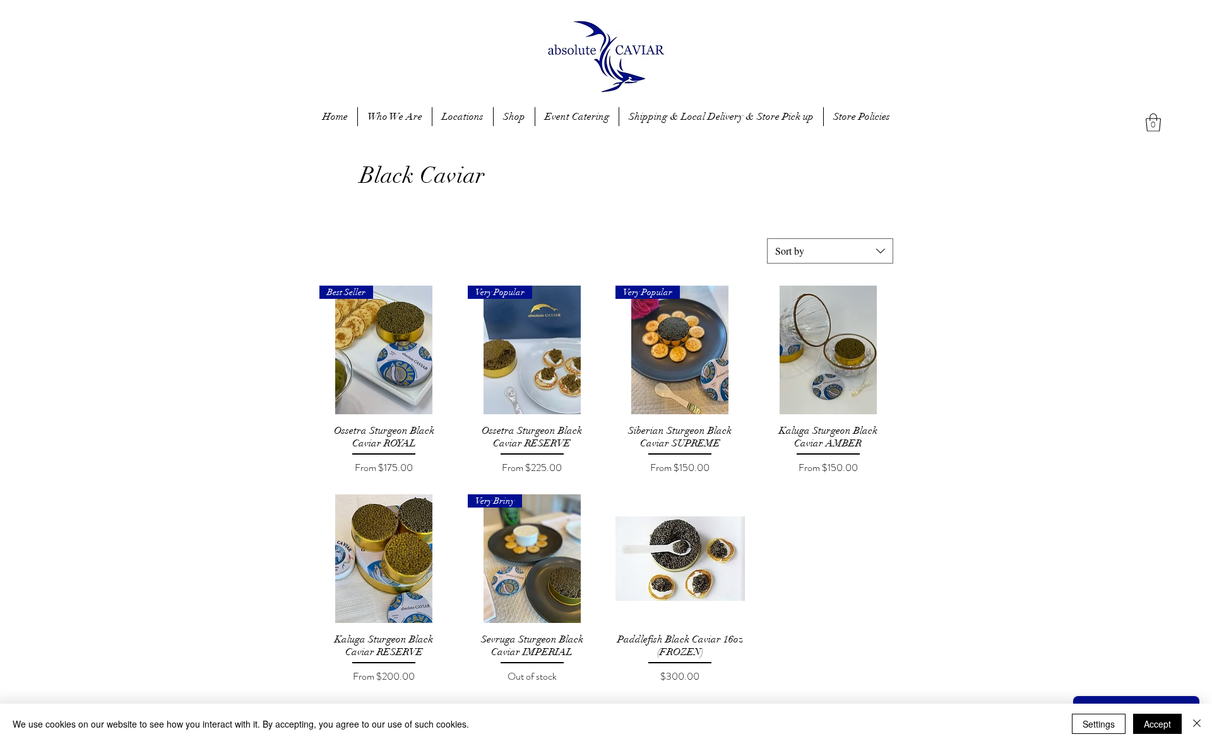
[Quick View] (828, 350)
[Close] (1196, 724)
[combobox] (830, 251)
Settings (1099, 724)
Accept (1157, 724)
